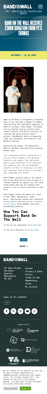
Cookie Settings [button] (10, 388)
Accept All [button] (25, 388)
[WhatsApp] (34, 311)
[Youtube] (27, 311)
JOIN (7, 302)
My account (31, 286)
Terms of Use (32, 277)
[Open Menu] (40, 6)
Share (22, 246)
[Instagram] (20, 311)
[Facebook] (6, 311)
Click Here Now (34, 225)
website (13, 201)
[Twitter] (13, 311)
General (24, 240)
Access (29, 268)
